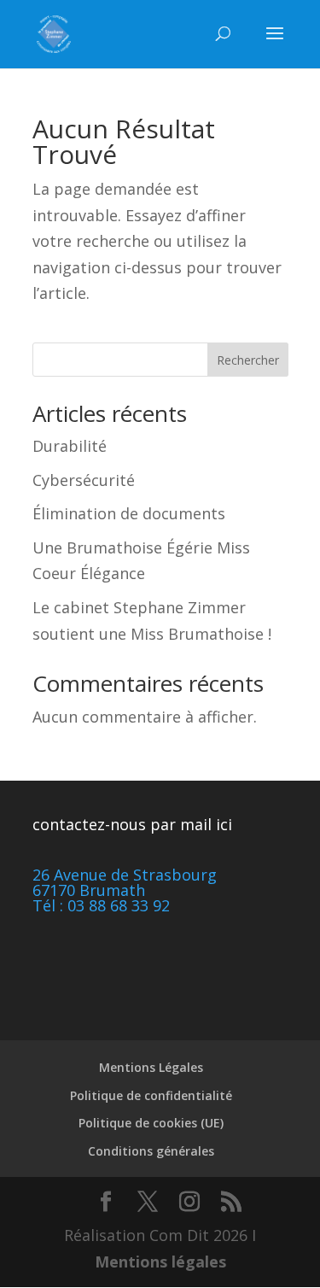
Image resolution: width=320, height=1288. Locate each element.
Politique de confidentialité (151, 1095)
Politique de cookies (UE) (151, 1123)
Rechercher (248, 360)
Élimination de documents (128, 513)
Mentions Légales (151, 1067)
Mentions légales (160, 1261)
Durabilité (69, 446)
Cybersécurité (83, 480)
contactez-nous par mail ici (132, 824)
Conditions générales (151, 1151)
